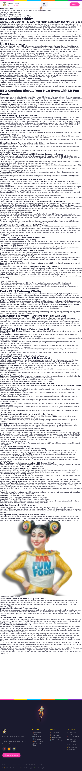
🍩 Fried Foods (55, 735)
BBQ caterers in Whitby (37, 454)
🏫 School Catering (56, 740)
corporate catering (35, 86)
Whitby (2, 24)
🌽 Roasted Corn (55, 737)
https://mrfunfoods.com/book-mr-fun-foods (35, 475)
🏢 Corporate (36, 736)
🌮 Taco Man (71, 749)
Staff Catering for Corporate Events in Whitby (16, 16)
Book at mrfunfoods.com (28, 488)
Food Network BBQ (40, 381)
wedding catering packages (41, 221)
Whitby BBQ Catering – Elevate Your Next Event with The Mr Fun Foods (25, 10)
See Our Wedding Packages (36, 356)
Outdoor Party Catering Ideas (10, 14)
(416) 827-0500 (71, 733)
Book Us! (75, 4)
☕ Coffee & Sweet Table (38, 744)
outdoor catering (48, 86)
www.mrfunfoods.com (69, 642)
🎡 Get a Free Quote (11, 755)
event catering (23, 86)
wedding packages (21, 170)
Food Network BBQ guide (38, 223)
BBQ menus (19, 429)
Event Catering (8, 315)
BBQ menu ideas (28, 313)
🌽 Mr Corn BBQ (72, 747)
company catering (74, 86)
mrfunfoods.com (5, 128)
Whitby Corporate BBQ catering (18, 505)
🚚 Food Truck (54, 732)
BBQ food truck (15, 313)
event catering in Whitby (22, 318)
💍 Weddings (36, 739)
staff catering (4, 88)
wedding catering (61, 86)
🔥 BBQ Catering (37, 741)
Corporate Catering (44, 104)
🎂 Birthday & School (36, 733)
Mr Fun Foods (30, 102)
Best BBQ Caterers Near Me (10, 12)
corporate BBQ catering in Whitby (34, 634)
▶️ (9, 749)
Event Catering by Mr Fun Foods (18, 115)
